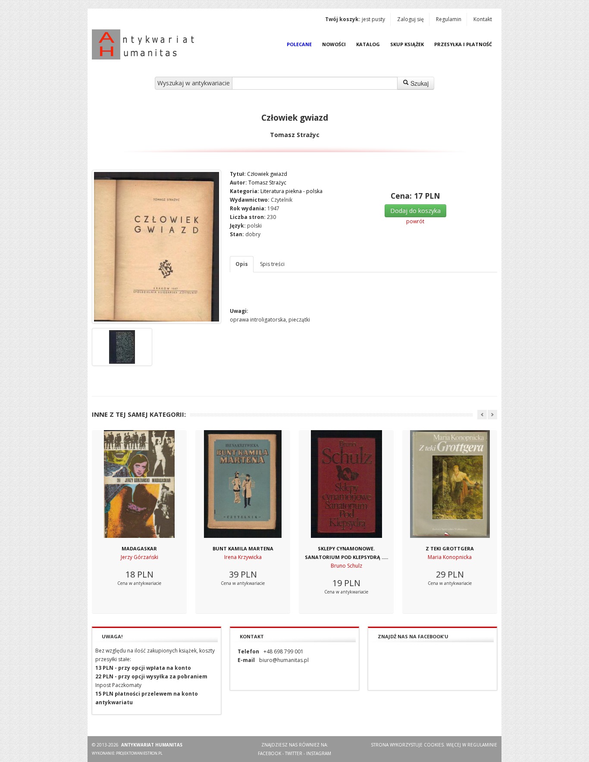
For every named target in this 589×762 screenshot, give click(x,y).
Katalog (368, 44)
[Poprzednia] (482, 414)
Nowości (334, 44)
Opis (241, 264)
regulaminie (482, 745)
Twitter (293, 753)
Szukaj (419, 83)
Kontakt (482, 19)
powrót (415, 221)
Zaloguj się (410, 19)
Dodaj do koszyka (415, 210)
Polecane (299, 44)
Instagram (318, 753)
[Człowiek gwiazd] (156, 247)
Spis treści (272, 264)
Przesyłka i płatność (463, 44)
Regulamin (448, 19)
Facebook (269, 753)
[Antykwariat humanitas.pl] (145, 44)
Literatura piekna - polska (291, 191)
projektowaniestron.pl (139, 753)
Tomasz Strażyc (267, 182)
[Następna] (492, 414)
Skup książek (407, 44)
